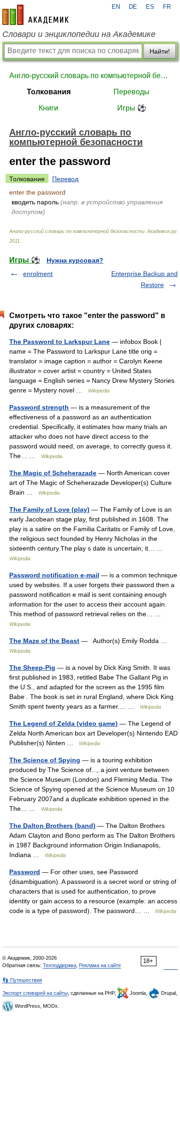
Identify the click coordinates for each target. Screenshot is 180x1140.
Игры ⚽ (131, 108)
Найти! (160, 51)
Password (24, 872)
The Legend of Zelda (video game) (63, 723)
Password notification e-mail (54, 575)
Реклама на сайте (100, 965)
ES (150, 7)
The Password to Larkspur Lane (59, 341)
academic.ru (35, 15)
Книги (48, 108)
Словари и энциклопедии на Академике (79, 34)
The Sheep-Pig (32, 667)
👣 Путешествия (22, 980)
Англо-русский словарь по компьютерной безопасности (90, 76)
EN (116, 7)
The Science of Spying (44, 760)
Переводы (132, 92)
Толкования (49, 92)
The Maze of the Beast (44, 640)
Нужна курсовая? (75, 260)
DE (133, 7)
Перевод (65, 179)
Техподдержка (59, 965)
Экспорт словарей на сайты (35, 993)
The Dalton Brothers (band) (52, 825)
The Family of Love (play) (49, 509)
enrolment (38, 273)
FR (167, 7)
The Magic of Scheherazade (52, 473)
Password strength (39, 407)
